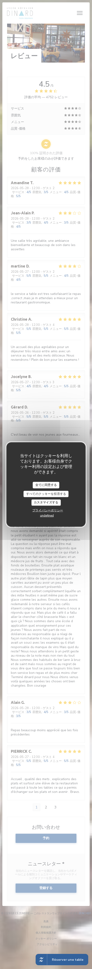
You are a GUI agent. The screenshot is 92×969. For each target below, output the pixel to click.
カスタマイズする (46, 502)
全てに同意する (46, 485)
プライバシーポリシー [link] (47, 510)
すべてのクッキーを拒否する (46, 494)
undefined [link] (47, 515)
